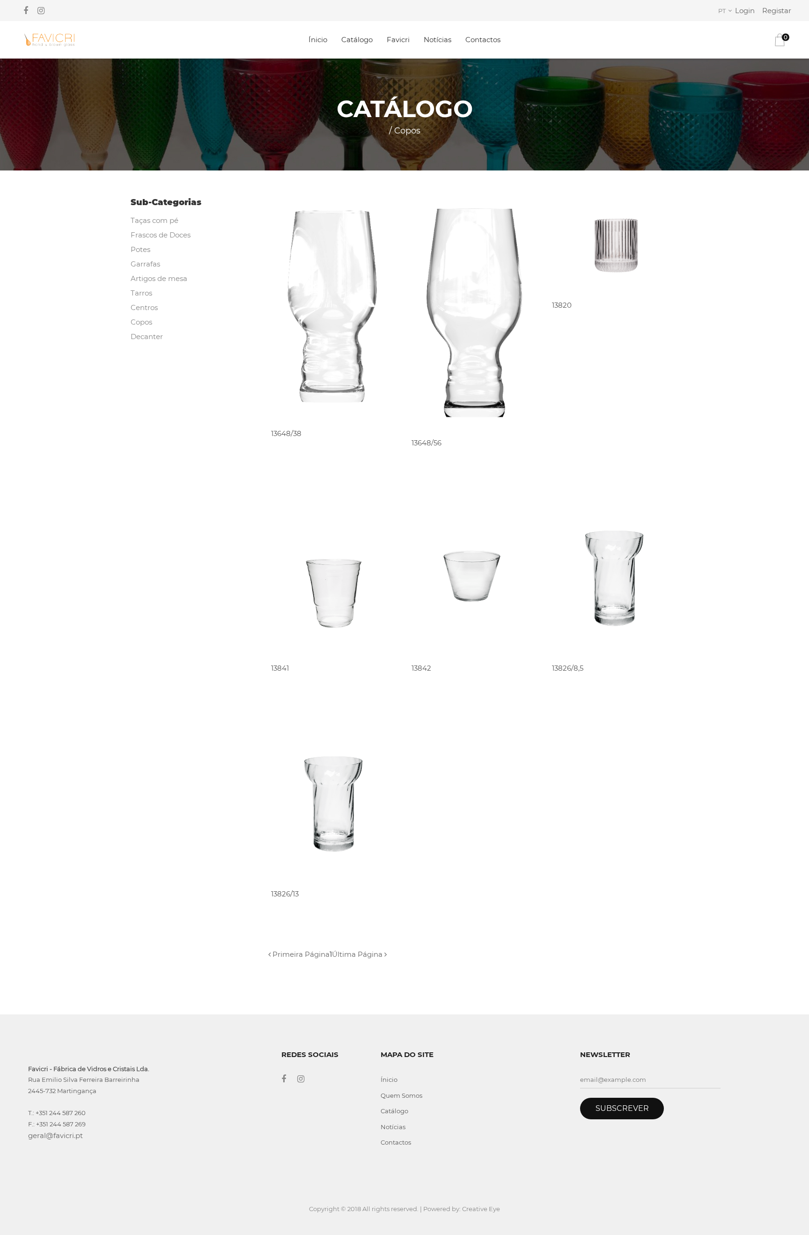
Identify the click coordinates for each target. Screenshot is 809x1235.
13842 (421, 668)
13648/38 (286, 433)
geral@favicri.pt (55, 1135)
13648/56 (426, 442)
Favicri (398, 39)
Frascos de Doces (161, 234)
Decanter (147, 336)
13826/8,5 (567, 668)
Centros (144, 307)
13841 (280, 668)
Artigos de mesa (159, 278)
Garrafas (145, 263)
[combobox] (726, 10)
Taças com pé (154, 220)
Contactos (482, 39)
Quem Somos (401, 1095)
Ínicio (318, 39)
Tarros (141, 292)
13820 (562, 305)
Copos (141, 322)
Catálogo (357, 39)
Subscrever (622, 1108)
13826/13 (285, 893)
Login (745, 10)
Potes (140, 249)
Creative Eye (481, 1209)
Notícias (437, 39)
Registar (776, 10)
